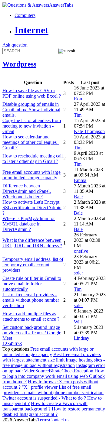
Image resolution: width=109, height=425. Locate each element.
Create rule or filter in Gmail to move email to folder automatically (31, 284)
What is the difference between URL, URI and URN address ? (32, 243)
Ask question (15, 44)
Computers (25, 15)
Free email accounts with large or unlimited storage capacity (31, 175)
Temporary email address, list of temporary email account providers (32, 265)
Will (78, 321)
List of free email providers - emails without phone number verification (30, 300)
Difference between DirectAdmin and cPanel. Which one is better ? (26, 191)
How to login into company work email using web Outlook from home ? (53, 376)
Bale (78, 196)
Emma (80, 180)
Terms (43, 419)
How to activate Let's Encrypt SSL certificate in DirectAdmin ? (31, 208)
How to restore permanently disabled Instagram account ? (53, 411)
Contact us (59, 419)
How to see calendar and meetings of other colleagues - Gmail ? (30, 142)
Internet (31, 29)
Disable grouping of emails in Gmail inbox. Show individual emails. (31, 110)
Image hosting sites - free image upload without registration (53, 362)
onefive (81, 251)
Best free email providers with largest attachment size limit (51, 357)
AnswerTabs (61, 5)
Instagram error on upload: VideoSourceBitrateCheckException (53, 368)
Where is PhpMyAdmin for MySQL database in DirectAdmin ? (28, 224)
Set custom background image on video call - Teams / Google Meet (31, 333)
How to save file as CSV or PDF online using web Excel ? (31, 93)
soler (78, 272)
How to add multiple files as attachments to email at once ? (30, 316)
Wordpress (19, 64)
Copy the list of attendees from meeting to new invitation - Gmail (31, 126)
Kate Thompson (89, 131)
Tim (77, 115)
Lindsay (81, 338)
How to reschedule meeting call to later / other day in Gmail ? (32, 158)
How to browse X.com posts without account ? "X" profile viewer (50, 384)
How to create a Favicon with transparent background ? (45, 406)
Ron (78, 98)
